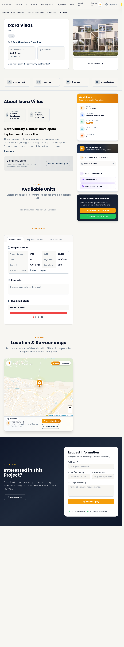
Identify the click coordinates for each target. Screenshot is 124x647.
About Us (80, 4)
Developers (46, 4)
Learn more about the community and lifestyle (28, 64)
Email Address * (99, 472)
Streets (56, 363)
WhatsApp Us (16, 497)
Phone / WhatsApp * (77, 472)
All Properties (18, 12)
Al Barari (52, 12)
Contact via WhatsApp (99, 216)
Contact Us (94, 4)
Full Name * (73, 462)
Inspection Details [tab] (35, 239)
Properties (6, 4)
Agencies (62, 4)
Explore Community (56, 163)
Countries (30, 4)
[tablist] (35, 239)
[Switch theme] (100, 4)
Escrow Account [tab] (55, 239)
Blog (72, 4)
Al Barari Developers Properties (26, 42)
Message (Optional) (77, 483)
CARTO (70, 415)
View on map (38, 270)
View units (14, 56)
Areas (17, 4)
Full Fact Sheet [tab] (15, 239)
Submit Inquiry (92, 501)
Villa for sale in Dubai (36, 12)
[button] (39, 384)
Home (6, 12)
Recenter (13, 419)
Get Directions (52, 421)
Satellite (65, 363)
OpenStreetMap (60, 415)
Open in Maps (52, 426)
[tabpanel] (38, 283)
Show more (9, 151)
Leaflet (50, 415)
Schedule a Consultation (98, 210)
